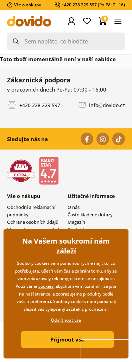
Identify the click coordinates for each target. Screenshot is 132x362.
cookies (46, 286)
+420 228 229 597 (39, 104)
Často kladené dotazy (90, 214)
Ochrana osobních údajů (32, 222)
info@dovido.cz (106, 104)
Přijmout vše (67, 339)
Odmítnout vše (66, 320)
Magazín (76, 222)
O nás (74, 207)
